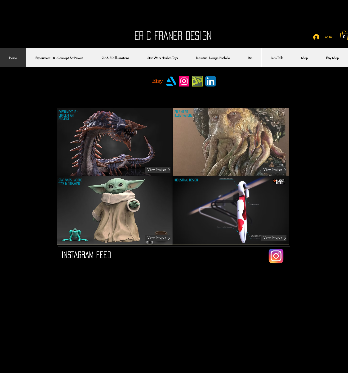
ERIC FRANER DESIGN (173, 35)
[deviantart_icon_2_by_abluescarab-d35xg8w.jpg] (197, 81)
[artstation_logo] (170, 81)
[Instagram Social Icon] (184, 81)
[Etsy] (157, 81)
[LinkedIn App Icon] (210, 81)
